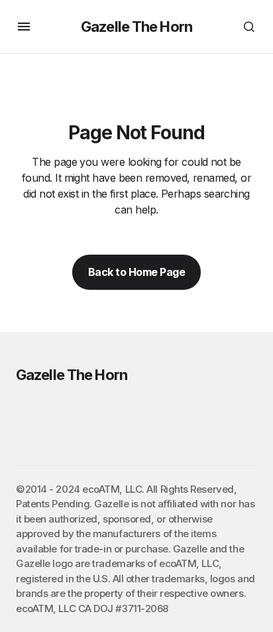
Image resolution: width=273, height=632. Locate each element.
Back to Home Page (137, 272)
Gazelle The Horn (136, 26)
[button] (24, 26)
